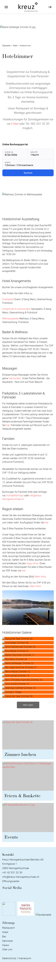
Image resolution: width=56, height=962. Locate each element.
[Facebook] (4, 894)
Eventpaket (8, 299)
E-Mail (14, 124)
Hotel (15, 45)
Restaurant (8, 927)
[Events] (28, 818)
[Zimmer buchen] (28, 736)
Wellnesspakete (10, 318)
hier (8, 425)
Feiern (5, 945)
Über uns (7, 949)
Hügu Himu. (32, 563)
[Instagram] (8, 894)
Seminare (7, 940)
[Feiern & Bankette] (28, 777)
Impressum (25, 958)
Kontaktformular (15, 495)
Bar (4, 936)
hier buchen (15, 378)
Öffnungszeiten (11, 881)
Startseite (6, 45)
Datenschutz (9, 958)
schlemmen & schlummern (16, 309)
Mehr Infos (40, 576)
